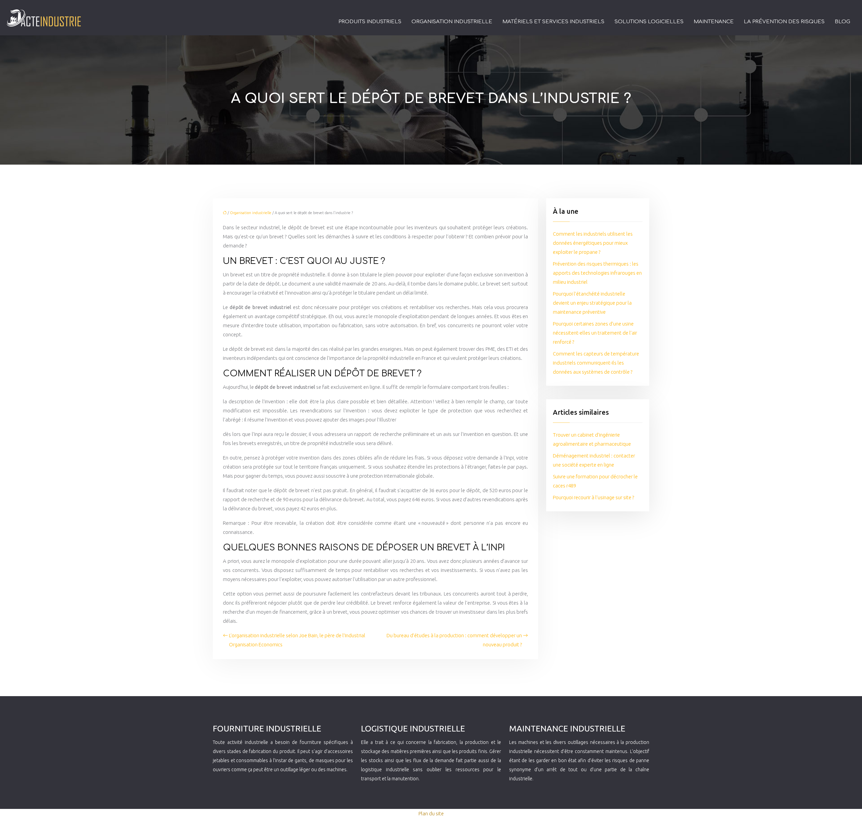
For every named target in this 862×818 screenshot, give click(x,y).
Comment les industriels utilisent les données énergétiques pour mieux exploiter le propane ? (593, 243)
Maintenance (714, 22)
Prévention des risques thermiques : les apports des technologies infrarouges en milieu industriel (597, 273)
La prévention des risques (784, 22)
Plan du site (431, 813)
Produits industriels (369, 22)
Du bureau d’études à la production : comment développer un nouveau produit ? (454, 640)
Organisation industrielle (451, 22)
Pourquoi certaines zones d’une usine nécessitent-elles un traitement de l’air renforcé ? (595, 333)
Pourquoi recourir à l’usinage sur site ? (593, 497)
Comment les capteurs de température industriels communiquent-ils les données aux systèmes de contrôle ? (596, 363)
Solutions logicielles (649, 22)
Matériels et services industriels (553, 22)
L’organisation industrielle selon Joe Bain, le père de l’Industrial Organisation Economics (297, 640)
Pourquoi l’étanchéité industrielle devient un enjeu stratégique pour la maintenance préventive (592, 303)
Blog (842, 22)
